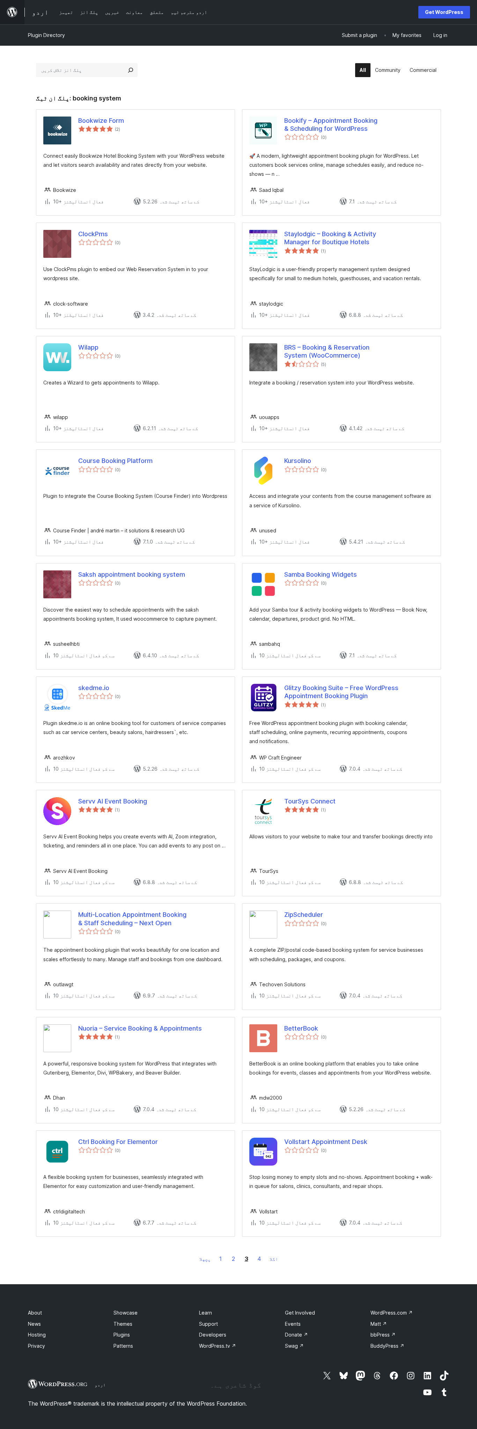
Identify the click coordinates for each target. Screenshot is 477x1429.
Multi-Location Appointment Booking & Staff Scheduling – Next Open (132, 918)
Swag (294, 1346)
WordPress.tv (217, 1346)
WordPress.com (391, 1313)
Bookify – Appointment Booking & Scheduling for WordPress (330, 124)
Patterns (123, 1346)
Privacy (36, 1346)
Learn (205, 1313)
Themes (122, 1324)
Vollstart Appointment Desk (325, 1141)
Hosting (37, 1335)
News (34, 1324)
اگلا (274, 1259)
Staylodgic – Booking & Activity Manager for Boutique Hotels (330, 238)
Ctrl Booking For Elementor (118, 1141)
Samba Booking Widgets (320, 574)
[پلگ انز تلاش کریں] (131, 70)
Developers (212, 1335)
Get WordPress (444, 12)
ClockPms (93, 234)
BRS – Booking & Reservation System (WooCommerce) (326, 351)
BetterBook (301, 1028)
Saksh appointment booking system (131, 574)
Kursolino (297, 460)
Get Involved (300, 1313)
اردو (100, 1384)
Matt (378, 1324)
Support (208, 1324)
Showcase (125, 1313)
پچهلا (205, 1259)
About (35, 1313)
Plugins (121, 1335)
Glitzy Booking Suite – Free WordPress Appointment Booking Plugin (341, 691)
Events (293, 1324)
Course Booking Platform (115, 460)
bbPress (383, 1335)
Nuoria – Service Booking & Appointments (140, 1028)
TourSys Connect (310, 801)
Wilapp (88, 347)
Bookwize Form (101, 120)
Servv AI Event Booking (112, 801)
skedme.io (93, 687)
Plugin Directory (46, 35)
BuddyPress (387, 1346)
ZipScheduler (303, 914)
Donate (296, 1335)
